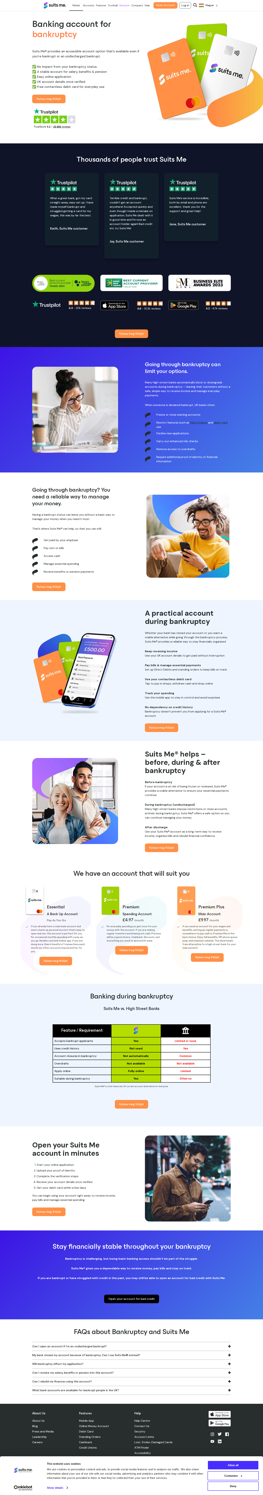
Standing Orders (90, 1437)
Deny (233, 1486)
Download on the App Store (220, 1414)
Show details (55, 1487)
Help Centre (142, 1421)
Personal (76, 5)
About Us (38, 1421)
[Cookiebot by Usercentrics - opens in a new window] (23, 1488)
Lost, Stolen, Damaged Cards (153, 1442)
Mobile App (86, 1421)
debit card (221, 422)
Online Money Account (94, 1426)
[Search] (195, 5)
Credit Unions (88, 1447)
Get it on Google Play (220, 1423)
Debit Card (86, 1431)
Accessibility (142, 1453)
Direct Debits (198, 422)
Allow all (233, 1465)
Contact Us (141, 1426)
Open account (165, 5)
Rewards (125, 5)
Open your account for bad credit (131, 1299)
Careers (37, 1442)
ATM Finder (141, 1447)
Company (137, 5)
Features (101, 5)
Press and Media (43, 1431)
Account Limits (144, 1437)
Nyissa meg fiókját (48, 99)
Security (139, 1431)
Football (113, 5)
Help (147, 5)
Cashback (85, 1442)
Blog (35, 1426)
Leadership (39, 1437)
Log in (185, 5)
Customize (231, 1475)
